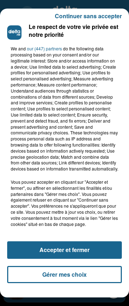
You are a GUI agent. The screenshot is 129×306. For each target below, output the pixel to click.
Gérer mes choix (64, 274)
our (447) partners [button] (44, 48)
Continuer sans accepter (88, 16)
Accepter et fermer (64, 250)
